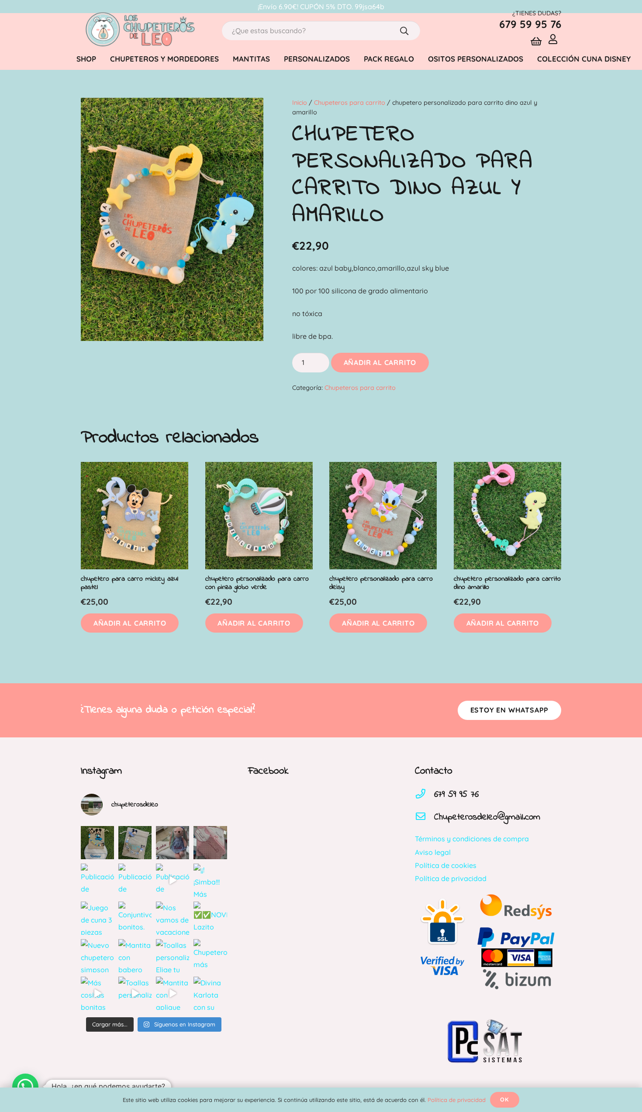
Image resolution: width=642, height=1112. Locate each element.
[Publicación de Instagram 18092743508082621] (97, 842)
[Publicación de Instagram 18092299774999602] (210, 842)
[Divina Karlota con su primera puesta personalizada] (210, 993)
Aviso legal (433, 852)
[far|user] (555, 39)
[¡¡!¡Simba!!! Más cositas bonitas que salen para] (210, 880)
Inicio (299, 103)
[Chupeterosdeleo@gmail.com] (424, 817)
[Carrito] (536, 42)
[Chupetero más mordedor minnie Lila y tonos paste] (210, 955)
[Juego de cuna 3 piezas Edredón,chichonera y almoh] (97, 918)
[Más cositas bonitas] (97, 993)
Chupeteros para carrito (349, 103)
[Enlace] (139, 30)
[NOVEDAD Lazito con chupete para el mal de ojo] (210, 918)
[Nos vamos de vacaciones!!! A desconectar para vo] (172, 918)
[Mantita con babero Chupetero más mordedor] (135, 955)
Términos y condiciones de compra (472, 838)
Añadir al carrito (380, 362)
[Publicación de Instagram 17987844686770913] (135, 842)
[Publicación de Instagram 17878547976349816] (135, 880)
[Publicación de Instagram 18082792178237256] (97, 880)
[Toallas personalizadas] (135, 993)
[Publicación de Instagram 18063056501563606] (172, 880)
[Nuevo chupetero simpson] (97, 955)
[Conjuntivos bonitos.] (135, 918)
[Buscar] (404, 30)
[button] (130, 623)
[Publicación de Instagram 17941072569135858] (172, 842)
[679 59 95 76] (424, 794)
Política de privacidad (451, 878)
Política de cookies (445, 865)
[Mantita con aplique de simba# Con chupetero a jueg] (172, 993)
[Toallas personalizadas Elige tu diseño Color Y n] (172, 955)
